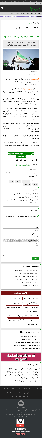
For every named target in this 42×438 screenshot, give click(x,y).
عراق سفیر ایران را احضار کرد (30, 348)
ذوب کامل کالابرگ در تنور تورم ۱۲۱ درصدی (26, 270)
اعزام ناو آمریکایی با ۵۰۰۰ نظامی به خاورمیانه (26, 345)
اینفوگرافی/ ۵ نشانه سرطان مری (29, 339)
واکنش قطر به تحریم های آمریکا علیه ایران (26, 342)
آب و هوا (13, 388)
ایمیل (36, 227)
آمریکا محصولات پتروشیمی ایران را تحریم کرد (25, 276)
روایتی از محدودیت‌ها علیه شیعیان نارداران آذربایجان (21, 375)
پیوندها (20, 388)
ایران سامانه (17, 416)
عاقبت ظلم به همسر (14, 298)
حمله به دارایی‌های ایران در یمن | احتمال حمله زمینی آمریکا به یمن (21, 201)
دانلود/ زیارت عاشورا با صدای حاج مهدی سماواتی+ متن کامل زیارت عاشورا (21, 13)
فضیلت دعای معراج (19, 303)
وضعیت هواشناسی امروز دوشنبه (29, 273)
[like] (21, 173)
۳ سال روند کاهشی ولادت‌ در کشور (26, 378)
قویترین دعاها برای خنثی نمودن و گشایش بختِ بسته (23, 316)
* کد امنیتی (35, 234)
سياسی (31, 23)
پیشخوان (36, 23)
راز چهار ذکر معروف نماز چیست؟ (29, 336)
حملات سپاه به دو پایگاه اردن (30, 282)
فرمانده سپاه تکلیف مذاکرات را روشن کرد (25, 194)
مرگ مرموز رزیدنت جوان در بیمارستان (27, 279)
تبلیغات (33, 393)
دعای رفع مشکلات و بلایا (13, 307)
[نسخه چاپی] (16, 28)
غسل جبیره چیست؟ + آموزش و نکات (25, 381)
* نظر (36, 243)
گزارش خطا (33, 169)
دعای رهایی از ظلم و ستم (31, 298)
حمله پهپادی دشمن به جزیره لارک (29, 285)
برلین (11, 181)
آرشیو (25, 388)
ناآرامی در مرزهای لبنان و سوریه (27, 197)
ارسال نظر (32, 176)
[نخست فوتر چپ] (21, 427)
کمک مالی (27, 184)
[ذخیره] (21, 28)
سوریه (35, 184)
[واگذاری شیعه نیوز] (21, 16)
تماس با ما (32, 388)
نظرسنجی (26, 393)
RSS (8, 393)
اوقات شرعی (5, 388)
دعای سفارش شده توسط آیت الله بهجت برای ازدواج (23, 320)
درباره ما (39, 388)
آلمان (18, 181)
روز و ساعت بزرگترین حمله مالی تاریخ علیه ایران (22, 372)
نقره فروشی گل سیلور (32, 324)
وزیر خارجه (26, 181)
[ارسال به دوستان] (19, 28)
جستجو (20, 393)
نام (37, 221)
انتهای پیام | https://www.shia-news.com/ (21, 155)
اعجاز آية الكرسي (33, 303)
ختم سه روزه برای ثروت (31, 307)
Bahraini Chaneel (32, 311)
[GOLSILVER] (21, 357)
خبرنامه (14, 393)
